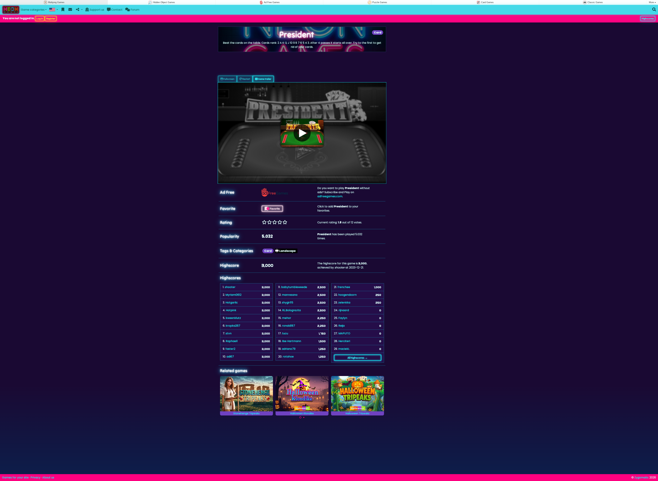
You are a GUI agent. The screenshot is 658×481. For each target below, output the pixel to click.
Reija (341, 326)
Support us (96, 10)
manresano (289, 295)
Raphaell (231, 341)
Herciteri (344, 341)
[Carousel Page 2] (304, 417)
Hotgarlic (232, 302)
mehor (286, 318)
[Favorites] (63, 9)
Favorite (274, 208)
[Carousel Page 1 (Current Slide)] (300, 417)
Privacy (35, 477)
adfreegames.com (329, 196)
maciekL (343, 349)
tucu (285, 333)
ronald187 (288, 326)
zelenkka (344, 302)
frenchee (344, 287)
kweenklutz (233, 318)
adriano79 (288, 349)
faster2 (230, 349)
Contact (117, 10)
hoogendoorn (347, 295)
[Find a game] (654, 10)
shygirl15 (287, 302)
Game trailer (264, 78)
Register (50, 18)
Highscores (648, 18)
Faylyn (342, 318)
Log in (39, 18)
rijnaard (344, 310)
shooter (230, 287)
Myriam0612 (233, 295)
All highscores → (358, 357)
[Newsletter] (70, 9)
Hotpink (231, 310)
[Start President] (302, 133)
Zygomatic (641, 477)
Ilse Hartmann (291, 341)
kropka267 (233, 326)
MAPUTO (344, 333)
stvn (228, 333)
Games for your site (15, 477)
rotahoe (288, 357)
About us (48, 477)
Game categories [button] (33, 10)
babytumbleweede (294, 287)
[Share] (79, 9)
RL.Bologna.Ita (291, 310)
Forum (134, 10)
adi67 (230, 357)
